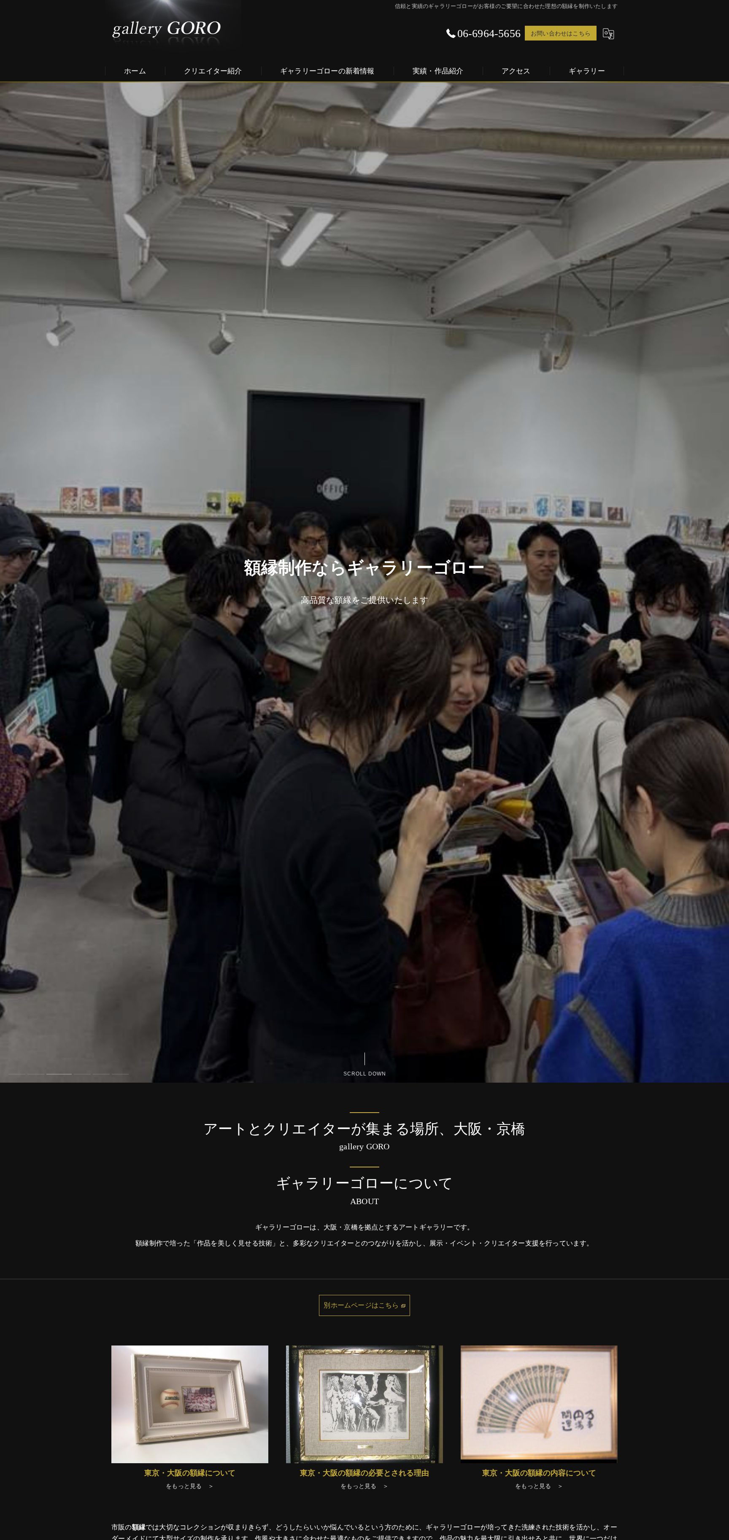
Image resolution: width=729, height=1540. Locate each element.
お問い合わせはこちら (561, 33)
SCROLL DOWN (364, 1072)
